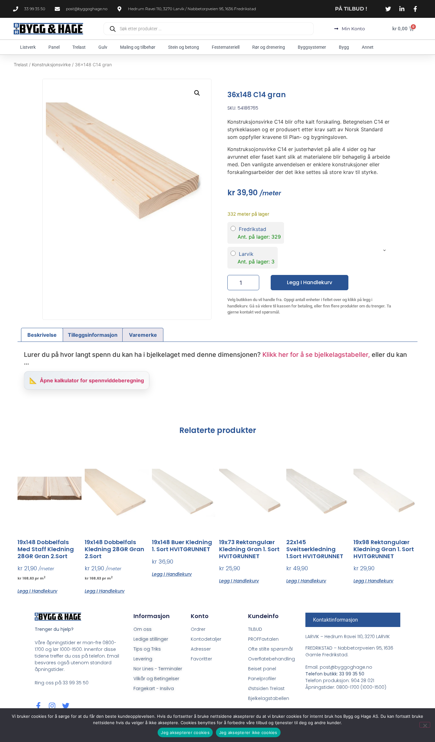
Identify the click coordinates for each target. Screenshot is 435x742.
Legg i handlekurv (309, 282)
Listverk (28, 47)
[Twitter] (65, 706)
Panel (54, 47)
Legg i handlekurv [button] (37, 590)
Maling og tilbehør (137, 47)
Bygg (344, 47)
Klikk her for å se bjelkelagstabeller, (316, 354)
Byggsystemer (312, 47)
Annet (368, 47)
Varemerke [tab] (143, 335)
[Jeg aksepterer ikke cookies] (424, 725)
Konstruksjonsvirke (51, 64)
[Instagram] (52, 706)
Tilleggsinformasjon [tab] (93, 335)
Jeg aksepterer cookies (185, 732)
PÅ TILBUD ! (351, 9)
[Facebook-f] (38, 706)
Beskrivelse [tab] (42, 335)
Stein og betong (183, 47)
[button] (197, 93)
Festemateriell (225, 47)
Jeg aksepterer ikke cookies (248, 732)
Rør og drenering (268, 47)
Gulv (102, 47)
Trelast (79, 47)
